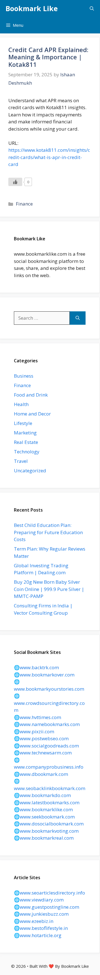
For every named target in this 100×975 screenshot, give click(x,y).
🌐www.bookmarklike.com (43, 809)
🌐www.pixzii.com (34, 731)
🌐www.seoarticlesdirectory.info (49, 893)
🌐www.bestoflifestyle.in (41, 928)
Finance (24, 204)
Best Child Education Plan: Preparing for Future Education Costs (48, 532)
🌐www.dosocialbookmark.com (49, 823)
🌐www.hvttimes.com (37, 717)
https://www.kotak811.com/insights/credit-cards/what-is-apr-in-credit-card (49, 157)
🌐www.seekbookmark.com (44, 816)
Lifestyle (23, 423)
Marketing (25, 432)
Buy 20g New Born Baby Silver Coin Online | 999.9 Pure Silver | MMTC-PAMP (49, 589)
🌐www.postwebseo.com (41, 738)
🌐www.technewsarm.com (43, 752)
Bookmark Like (32, 8)
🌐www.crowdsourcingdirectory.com (49, 703)
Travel (21, 461)
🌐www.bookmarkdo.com (42, 795)
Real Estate (26, 442)
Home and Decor (32, 413)
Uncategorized (30, 470)
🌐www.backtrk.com (36, 667)
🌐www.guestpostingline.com (46, 907)
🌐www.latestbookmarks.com (46, 802)
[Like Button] (15, 182)
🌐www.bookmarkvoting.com (46, 831)
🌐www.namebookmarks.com (47, 724)
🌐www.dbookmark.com (41, 774)
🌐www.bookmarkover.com (44, 674)
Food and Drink (31, 395)
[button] (92, 8)
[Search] (78, 318)
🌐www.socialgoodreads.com (46, 745)
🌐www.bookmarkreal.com (44, 838)
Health (21, 404)
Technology (26, 451)
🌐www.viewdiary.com (39, 899)
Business (23, 376)
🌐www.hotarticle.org (37, 935)
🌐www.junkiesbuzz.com (41, 914)
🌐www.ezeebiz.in (33, 921)
